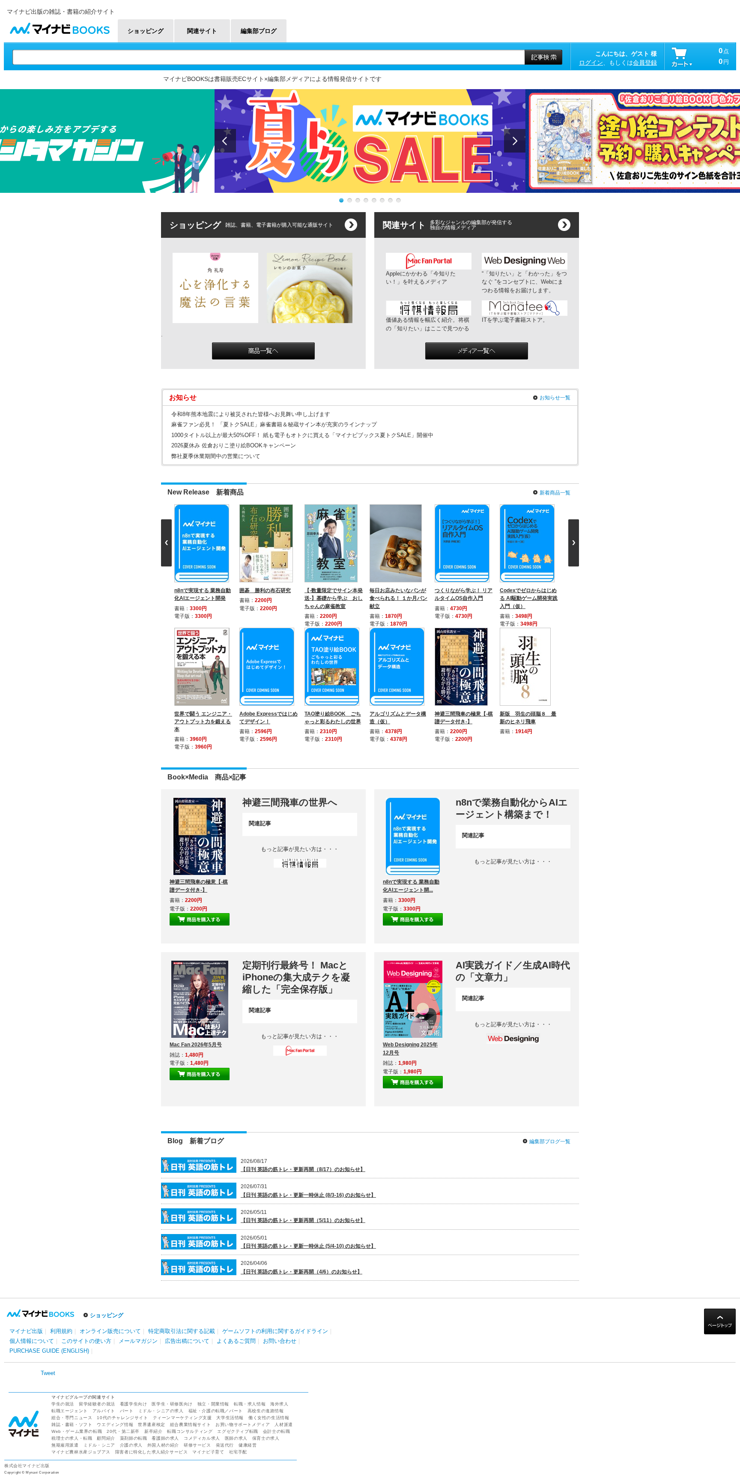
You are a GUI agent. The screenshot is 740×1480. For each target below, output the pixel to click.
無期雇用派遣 (65, 1321)
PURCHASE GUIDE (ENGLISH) (49, 1228)
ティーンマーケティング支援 (182, 1294)
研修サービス (197, 1321)
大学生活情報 (230, 1294)
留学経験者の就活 (97, 1280)
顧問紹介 (106, 1314)
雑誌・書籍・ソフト (71, 1301)
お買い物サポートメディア (242, 1301)
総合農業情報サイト (190, 1301)
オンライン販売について (110, 1207)
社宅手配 (238, 1328)
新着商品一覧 (555, 493)
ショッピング (106, 1192)
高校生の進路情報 (266, 1287)
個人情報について (31, 1218)
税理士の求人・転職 (71, 1314)
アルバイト (103, 1287)
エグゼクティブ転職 (237, 1308)
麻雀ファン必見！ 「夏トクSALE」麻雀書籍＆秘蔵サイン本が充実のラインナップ (274, 424)
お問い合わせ (279, 1218)
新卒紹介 (153, 1308)
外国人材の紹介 (163, 1321)
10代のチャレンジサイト (122, 1294)
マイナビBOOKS (59, 26)
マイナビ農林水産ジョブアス (80, 1328)
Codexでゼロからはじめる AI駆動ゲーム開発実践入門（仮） (530, 598)
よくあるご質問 (236, 1218)
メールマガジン (138, 1218)
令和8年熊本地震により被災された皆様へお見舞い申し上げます (250, 414)
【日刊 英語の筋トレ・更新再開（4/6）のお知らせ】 (301, 1148)
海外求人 (279, 1280)
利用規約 (61, 1207)
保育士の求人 (266, 1314)
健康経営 (248, 1321)
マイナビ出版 (26, 1207)
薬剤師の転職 (133, 1314)
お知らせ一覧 (555, 398)
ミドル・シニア (99, 1321)
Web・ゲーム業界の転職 (76, 1308)
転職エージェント (69, 1287)
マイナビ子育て (208, 1328)
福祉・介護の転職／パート (215, 1287)
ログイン (591, 62)
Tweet (48, 1249)
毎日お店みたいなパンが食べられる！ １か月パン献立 (400, 598)
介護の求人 (131, 1321)
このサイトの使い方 (86, 1218)
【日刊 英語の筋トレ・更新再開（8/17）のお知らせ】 (303, 1046)
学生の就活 (62, 1280)
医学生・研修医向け (172, 1280)
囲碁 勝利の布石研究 (266, 590)
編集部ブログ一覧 (549, 1018)
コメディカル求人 (202, 1314)
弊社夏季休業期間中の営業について (215, 456)
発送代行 (225, 1321)
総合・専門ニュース (71, 1294)
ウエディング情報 (115, 1301)
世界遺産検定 (151, 1301)
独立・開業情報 (213, 1280)
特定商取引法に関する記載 (181, 1207)
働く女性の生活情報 (268, 1294)
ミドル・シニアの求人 (161, 1287)
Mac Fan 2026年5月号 (196, 921)
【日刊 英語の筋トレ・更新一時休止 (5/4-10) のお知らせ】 (308, 1123)
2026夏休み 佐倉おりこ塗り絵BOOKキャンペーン (233, 445)
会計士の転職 (276, 1308)
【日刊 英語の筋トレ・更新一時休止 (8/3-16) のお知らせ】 (308, 1072)
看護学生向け (133, 1280)
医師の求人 (236, 1314)
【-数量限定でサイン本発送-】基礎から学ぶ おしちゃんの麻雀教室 (335, 598)
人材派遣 (283, 1301)
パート (127, 1287)
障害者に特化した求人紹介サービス (151, 1328)
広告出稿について (187, 1218)
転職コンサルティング (189, 1308)
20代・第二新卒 (123, 1308)
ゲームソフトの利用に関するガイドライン (275, 1207)
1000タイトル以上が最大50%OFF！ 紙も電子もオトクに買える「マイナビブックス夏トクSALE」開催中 (302, 435)
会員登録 (645, 62)
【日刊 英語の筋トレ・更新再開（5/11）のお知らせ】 (303, 1097)
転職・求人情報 (250, 1280)
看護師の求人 (165, 1314)
